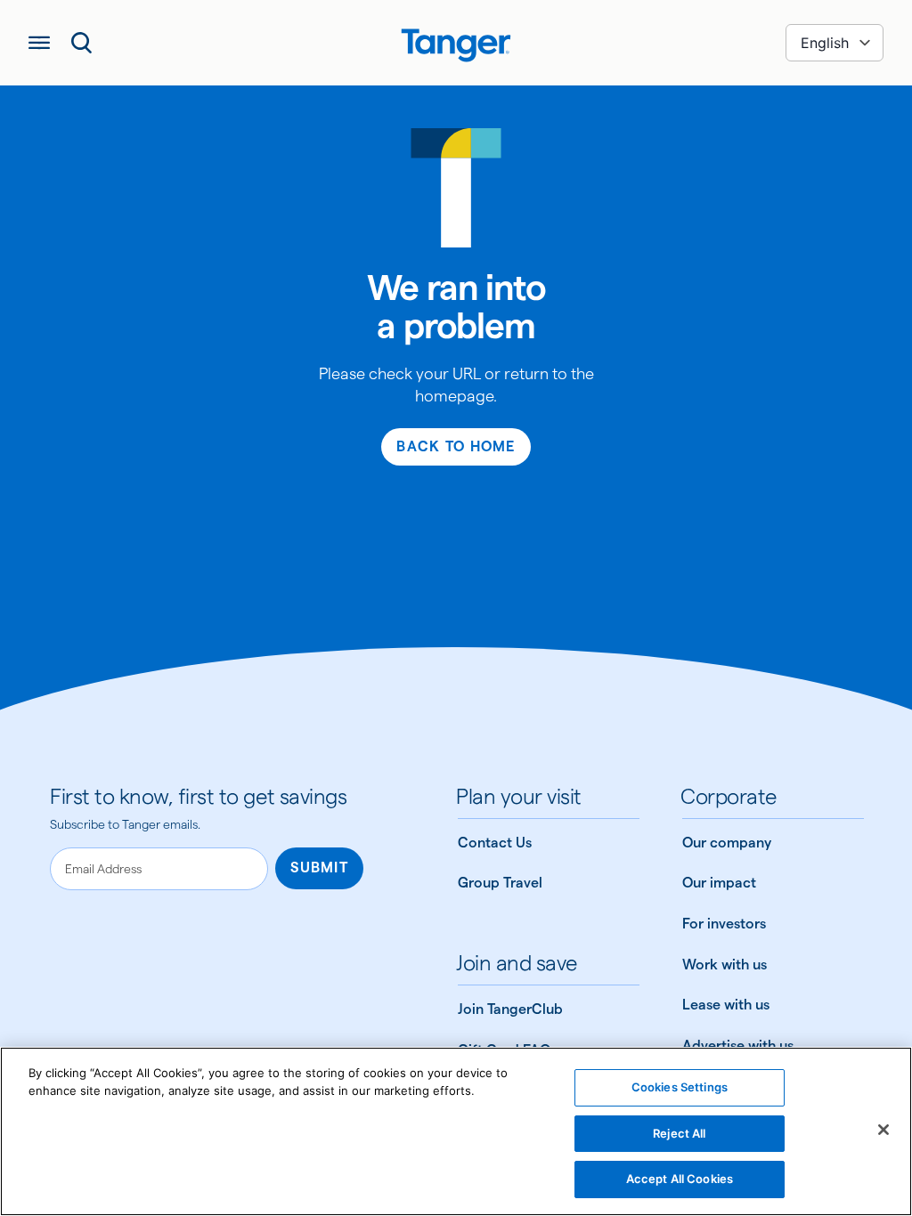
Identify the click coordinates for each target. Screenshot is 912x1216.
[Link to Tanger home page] (456, 42)
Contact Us (495, 842)
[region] (456, 1131)
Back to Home (455, 446)
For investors (724, 923)
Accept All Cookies (679, 1178)
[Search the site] (82, 42)
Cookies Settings (679, 1087)
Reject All (679, 1133)
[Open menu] (39, 42)
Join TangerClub (510, 1009)
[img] (456, 45)
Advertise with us (738, 1045)
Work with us (724, 964)
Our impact (719, 882)
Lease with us (726, 1004)
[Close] (883, 1129)
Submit (319, 867)
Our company (726, 842)
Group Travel (500, 882)
